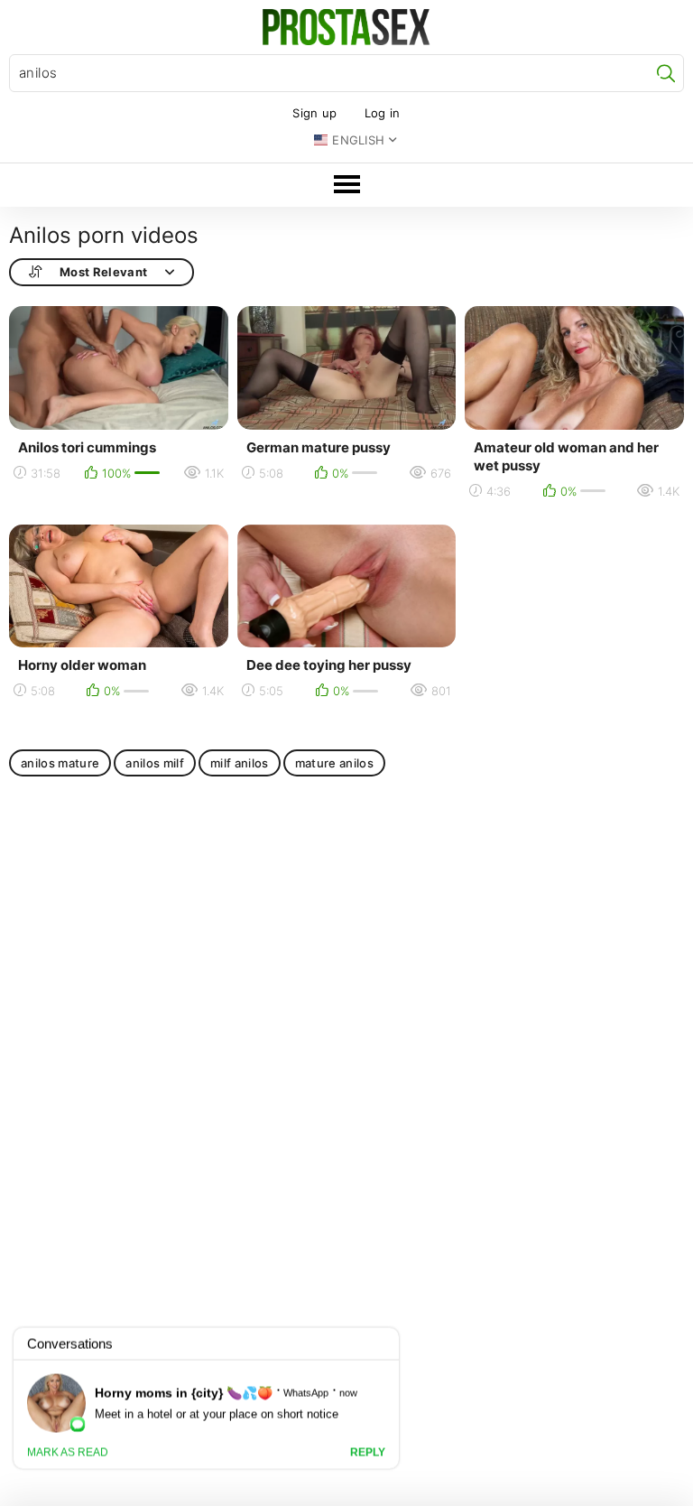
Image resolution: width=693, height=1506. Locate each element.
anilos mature (60, 763)
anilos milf (154, 763)
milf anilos (239, 763)
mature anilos (334, 763)
